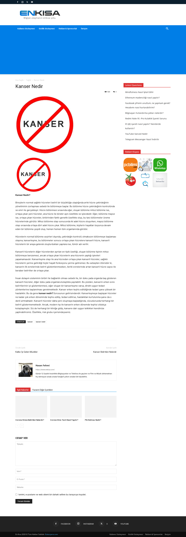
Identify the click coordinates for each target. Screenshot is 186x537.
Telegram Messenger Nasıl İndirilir (142, 139)
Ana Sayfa (19, 80)
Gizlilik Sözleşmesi (47, 29)
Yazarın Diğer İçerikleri (42, 390)
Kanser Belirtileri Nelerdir (105, 352)
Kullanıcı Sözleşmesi (26, 29)
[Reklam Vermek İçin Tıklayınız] (160, 186)
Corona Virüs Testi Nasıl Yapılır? (64, 420)
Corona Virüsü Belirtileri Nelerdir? (29, 420)
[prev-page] (17, 426)
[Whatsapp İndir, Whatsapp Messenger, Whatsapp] (160, 171)
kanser (30, 322)
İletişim (84, 29)
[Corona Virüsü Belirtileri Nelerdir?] (31, 407)
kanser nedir (40, 322)
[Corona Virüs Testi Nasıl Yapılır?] (66, 407)
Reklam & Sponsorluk (68, 29)
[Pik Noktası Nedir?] (101, 407)
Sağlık (28, 80)
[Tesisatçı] (145, 186)
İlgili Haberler (23, 390)
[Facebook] (17, 2)
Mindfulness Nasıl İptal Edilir (139, 92)
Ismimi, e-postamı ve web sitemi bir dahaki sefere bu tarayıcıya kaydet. (52, 494)
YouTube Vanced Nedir (136, 133)
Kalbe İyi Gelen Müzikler (26, 352)
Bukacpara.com (51, 534)
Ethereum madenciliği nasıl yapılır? (142, 97)
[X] (27, 2)
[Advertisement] (93, 54)
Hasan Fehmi (43, 365)
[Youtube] (32, 2)
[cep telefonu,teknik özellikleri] (145, 171)
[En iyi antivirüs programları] (131, 171)
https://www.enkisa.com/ (45, 370)
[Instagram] (22, 2)
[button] (167, 29)
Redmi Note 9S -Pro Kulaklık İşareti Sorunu (146, 118)
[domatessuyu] (131, 186)
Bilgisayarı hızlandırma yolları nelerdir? (144, 113)
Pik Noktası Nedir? (93, 420)
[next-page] (22, 426)
